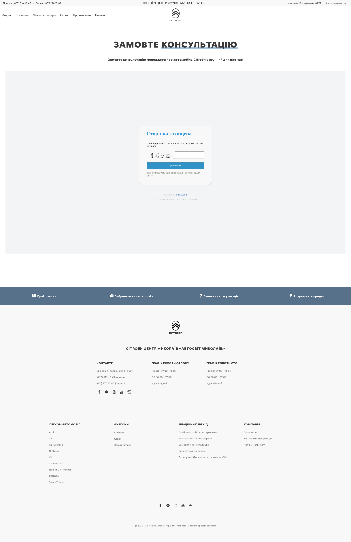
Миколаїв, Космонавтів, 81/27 (304, 3)
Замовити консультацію (194, 444)
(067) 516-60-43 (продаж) (112, 377)
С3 (50, 438)
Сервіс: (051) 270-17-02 (48, 3)
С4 (50, 457)
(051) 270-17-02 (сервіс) (111, 383)
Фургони (121, 424)
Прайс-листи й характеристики (198, 432)
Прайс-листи (46, 296)
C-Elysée (54, 451)
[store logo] (175, 15)
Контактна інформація (258, 438)
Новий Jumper (122, 445)
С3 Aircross (56, 444)
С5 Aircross (56, 463)
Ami (51, 432)
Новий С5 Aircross (60, 469)
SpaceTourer (56, 482)
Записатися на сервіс (192, 451)
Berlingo (54, 475)
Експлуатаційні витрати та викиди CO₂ (203, 457)
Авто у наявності (336, 3)
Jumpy (117, 438)
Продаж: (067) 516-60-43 (17, 3)
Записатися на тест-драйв (195, 438)
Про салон (250, 432)
